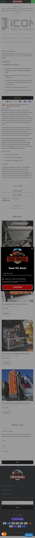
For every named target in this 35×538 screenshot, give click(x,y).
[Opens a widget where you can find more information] (28, 535)
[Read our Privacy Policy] (32, 282)
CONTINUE (17, 287)
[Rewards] (4, 533)
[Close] (32, 249)
